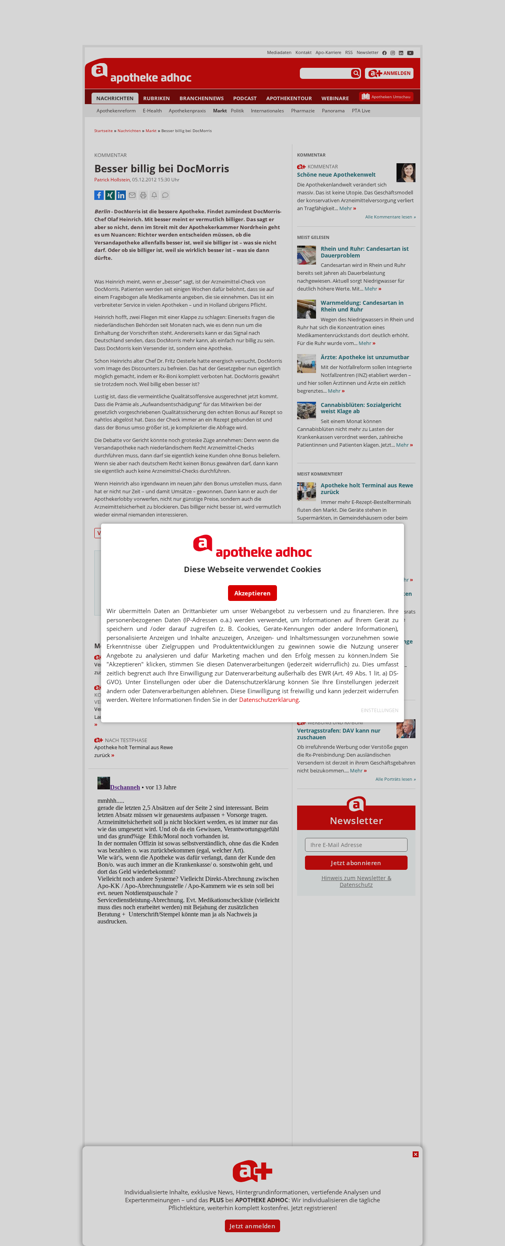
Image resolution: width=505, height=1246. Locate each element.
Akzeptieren (252, 593)
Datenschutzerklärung (269, 699)
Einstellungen (379, 710)
